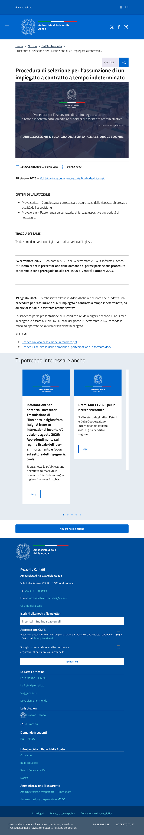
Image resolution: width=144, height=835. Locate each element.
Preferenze (101, 824)
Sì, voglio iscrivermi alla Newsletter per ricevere (44, 647)
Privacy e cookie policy (62, 813)
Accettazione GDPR (33, 629)
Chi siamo (26, 755)
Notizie (32, 46)
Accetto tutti (126, 824)
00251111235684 (36, 590)
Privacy (37, 638)
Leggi (36, 494)
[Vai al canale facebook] (118, 27)
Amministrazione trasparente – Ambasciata (45, 792)
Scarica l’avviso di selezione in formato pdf (49, 342)
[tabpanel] (46, 440)
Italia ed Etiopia (29, 763)
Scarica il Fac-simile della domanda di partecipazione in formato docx (66, 347)
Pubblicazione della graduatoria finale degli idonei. (72, 178)
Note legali (38, 813)
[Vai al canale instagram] (125, 27)
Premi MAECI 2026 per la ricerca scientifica (96, 407)
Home (19, 46)
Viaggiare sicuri (28, 693)
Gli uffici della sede (31, 605)
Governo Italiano (23, 7)
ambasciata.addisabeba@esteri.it (48, 598)
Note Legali (47, 638)
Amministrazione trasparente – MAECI (43, 799)
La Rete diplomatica (32, 685)
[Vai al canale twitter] (110, 27)
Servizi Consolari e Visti (33, 770)
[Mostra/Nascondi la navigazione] (7, 27)
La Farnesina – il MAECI (34, 678)
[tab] (63, 514)
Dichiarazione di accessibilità (96, 813)
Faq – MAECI (27, 738)
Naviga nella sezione (72, 529)
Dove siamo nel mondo (33, 700)
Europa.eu (32, 724)
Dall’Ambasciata (51, 46)
